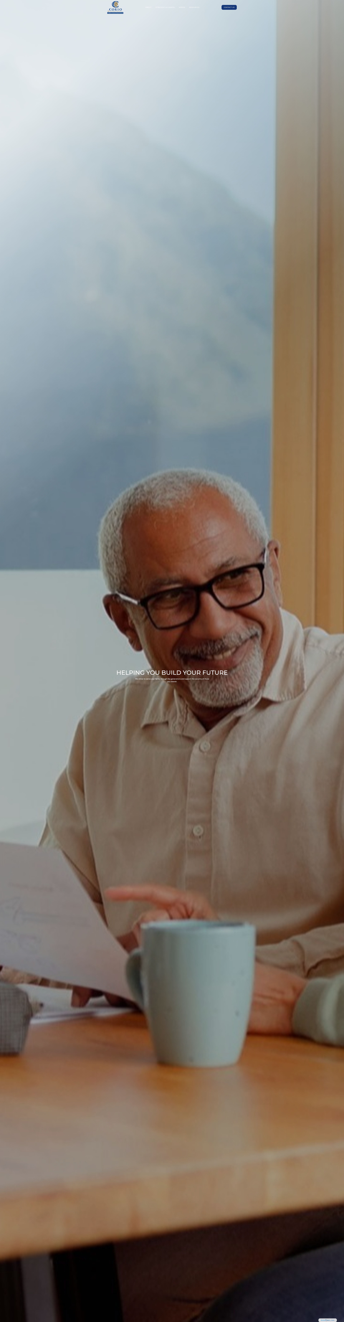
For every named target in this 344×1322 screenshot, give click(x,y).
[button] (148, 7)
